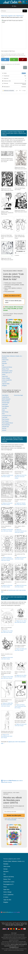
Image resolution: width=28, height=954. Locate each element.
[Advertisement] (14, 111)
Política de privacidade (11, 819)
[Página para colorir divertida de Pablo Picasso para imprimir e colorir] (21, 208)
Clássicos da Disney (7, 367)
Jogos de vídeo (5, 383)
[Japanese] (25, 928)
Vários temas (5, 359)
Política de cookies (9, 925)
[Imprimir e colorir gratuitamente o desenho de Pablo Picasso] (7, 209)
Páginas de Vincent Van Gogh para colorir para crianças (21, 477)
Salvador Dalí (5, 426)
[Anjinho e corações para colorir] (21, 669)
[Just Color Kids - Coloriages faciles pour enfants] (8, 928)
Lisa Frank (4, 417)
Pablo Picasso (19, 15)
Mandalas (4, 357)
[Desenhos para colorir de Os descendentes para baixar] (7, 729)
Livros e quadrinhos (7, 380)
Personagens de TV (7, 372)
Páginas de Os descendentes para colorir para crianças (6, 736)
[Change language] (26, 2)
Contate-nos (17, 923)
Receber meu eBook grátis (14, 815)
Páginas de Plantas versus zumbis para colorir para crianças (20, 706)
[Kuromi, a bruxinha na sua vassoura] (7, 652)
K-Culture (4, 381)
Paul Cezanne (5, 419)
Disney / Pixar (5, 369)
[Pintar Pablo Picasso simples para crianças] (7, 186)
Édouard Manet (6, 400)
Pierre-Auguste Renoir (7, 423)
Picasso (23, 73)
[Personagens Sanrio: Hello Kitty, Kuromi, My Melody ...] (21, 718)
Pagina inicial (4, 15)
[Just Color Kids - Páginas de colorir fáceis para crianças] (14, 928)
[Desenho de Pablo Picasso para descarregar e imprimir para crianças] (7, 156)
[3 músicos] (21, 253)
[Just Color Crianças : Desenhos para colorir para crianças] (12, 2)
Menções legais (24, 923)
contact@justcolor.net (13, 947)
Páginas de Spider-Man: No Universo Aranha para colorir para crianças (7, 705)
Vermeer (4, 430)
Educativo (4, 363)
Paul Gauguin (5, 421)
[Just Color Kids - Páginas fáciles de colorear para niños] (11, 928)
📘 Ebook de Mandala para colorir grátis (10, 912)
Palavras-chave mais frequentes (8, 923)
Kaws (3, 410)
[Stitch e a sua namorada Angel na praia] (7, 625)
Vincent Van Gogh (18, 395)
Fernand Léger (5, 402)
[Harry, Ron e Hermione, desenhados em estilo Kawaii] (7, 669)
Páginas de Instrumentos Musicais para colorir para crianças (21, 531)
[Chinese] (22, 928)
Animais (4, 361)
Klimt (3, 413)
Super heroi (5, 376)
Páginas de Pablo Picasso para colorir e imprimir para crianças (14, 133)
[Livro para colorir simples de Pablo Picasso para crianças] (21, 186)
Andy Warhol (5, 395)
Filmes (3, 374)
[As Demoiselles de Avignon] (7, 256)
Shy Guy (4, 428)
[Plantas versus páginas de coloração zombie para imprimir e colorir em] (21, 698)
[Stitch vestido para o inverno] (21, 616)
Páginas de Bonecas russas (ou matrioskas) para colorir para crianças (7, 559)
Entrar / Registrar (23, 2)
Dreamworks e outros (7, 370)
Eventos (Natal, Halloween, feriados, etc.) (12, 356)
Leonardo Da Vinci (6, 415)
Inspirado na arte (11, 15)
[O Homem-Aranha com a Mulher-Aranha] (7, 697)
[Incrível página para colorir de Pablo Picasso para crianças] (21, 165)
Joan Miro (4, 408)
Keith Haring (5, 411)
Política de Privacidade (18, 925)
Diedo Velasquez (6, 399)
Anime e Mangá (6, 378)
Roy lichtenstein (6, 424)
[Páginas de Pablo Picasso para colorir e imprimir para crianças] (2, 780)
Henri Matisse (5, 406)
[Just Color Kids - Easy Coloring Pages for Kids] (4, 928)
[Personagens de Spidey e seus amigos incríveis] (21, 643)
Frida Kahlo (5, 404)
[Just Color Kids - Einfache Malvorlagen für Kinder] (19, 928)
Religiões (4, 385)
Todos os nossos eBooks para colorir (13, 301)
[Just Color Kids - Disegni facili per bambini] (16, 928)
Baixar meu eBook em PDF (12, 295)
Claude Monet (5, 397)
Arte (3, 365)
